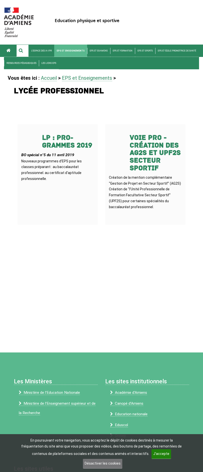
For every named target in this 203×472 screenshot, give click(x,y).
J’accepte (161, 454)
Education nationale (131, 414)
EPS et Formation (122, 51)
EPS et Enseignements (71, 51)
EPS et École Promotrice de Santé (177, 51)
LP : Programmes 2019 (67, 141)
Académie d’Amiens (131, 392)
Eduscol (121, 425)
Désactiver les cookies (103, 463)
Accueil (49, 78)
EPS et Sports (145, 51)
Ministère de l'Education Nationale (52, 392)
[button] (22, 51)
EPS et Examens (99, 51)
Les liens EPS (48, 63)
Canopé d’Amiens (129, 403)
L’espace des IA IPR (41, 51)
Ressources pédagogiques (21, 63)
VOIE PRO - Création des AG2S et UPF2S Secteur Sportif (155, 153)
